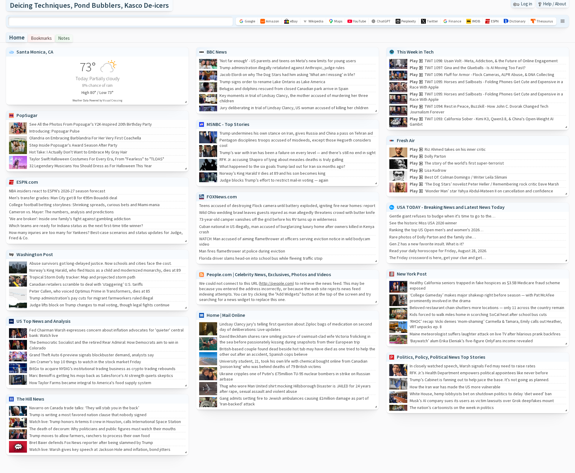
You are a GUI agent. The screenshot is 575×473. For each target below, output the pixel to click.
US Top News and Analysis (43, 321)
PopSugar (26, 115)
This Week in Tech (415, 52)
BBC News (217, 52)
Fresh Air (406, 140)
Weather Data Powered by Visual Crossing (97, 100)
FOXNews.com (222, 197)
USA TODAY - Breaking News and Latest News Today (451, 207)
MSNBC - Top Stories (228, 124)
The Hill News (30, 399)
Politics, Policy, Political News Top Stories (441, 357)
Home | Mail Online (226, 315)
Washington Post (34, 254)
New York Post (412, 274)
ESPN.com (27, 182)
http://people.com (276, 283)
